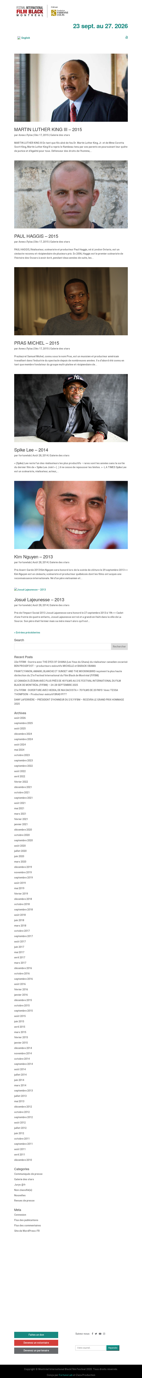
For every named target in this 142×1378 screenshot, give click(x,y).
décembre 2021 (23, 787)
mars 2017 (20, 962)
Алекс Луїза (26, 135)
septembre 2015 (23, 1010)
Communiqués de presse (28, 1174)
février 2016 (21, 989)
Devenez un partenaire (36, 1350)
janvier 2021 (21, 824)
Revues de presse (24, 1200)
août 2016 (20, 984)
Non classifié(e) (23, 1190)
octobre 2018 (22, 904)
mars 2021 (20, 813)
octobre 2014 (22, 1058)
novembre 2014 (23, 1053)
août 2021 (20, 803)
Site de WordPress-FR (27, 1230)
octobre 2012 (22, 1112)
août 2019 (20, 883)
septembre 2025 (23, 723)
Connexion (20, 1214)
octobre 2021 (22, 792)
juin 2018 (19, 920)
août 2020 (20, 845)
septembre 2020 (23, 840)
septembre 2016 (23, 979)
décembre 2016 (23, 968)
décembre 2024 (23, 733)
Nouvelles (20, 1195)
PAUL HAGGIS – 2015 (36, 236)
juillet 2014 (20, 1074)
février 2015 (21, 1037)
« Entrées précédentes (27, 632)
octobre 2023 (22, 755)
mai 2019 (19, 888)
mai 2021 (19, 808)
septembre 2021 (23, 797)
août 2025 (20, 728)
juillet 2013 (20, 1096)
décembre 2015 (23, 1000)
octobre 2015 (22, 1005)
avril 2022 (19, 776)
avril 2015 (19, 1026)
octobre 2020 (22, 835)
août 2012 (20, 1122)
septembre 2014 (23, 1064)
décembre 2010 (23, 1160)
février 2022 (21, 781)
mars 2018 (20, 925)
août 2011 (20, 1149)
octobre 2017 (22, 930)
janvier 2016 (21, 994)
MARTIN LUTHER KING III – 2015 (48, 129)
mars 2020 (20, 861)
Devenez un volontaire (36, 1342)
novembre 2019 (23, 872)
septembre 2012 (23, 1117)
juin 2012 (19, 1133)
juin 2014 (19, 1080)
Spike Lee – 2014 (31, 449)
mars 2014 (20, 1085)
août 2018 (20, 915)
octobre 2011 (22, 1138)
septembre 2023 (23, 760)
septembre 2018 (23, 909)
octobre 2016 (22, 973)
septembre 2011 (23, 1143)
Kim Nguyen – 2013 (33, 556)
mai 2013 (19, 1101)
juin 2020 (19, 856)
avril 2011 (19, 1154)
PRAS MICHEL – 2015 (36, 342)
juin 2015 (19, 1021)
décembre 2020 (23, 829)
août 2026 (20, 718)
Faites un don (36, 1334)
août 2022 (20, 771)
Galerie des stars (60, 135)
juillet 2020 (20, 851)
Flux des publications (26, 1220)
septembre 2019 (23, 877)
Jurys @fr (20, 1184)
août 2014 (20, 1069)
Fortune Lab (66, 1375)
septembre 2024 (23, 739)
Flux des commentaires (27, 1225)
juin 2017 (19, 947)
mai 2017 (19, 952)
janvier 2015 (21, 1042)
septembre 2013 (23, 1090)
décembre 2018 (23, 899)
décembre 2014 (23, 1048)
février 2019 (21, 893)
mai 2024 (19, 749)
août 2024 (20, 744)
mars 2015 (20, 1032)
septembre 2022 (23, 765)
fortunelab (25, 455)
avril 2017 (19, 957)
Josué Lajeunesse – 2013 (39, 599)
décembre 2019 (23, 867)
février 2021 (21, 819)
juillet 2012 (20, 1128)
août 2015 (20, 1016)
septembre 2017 (23, 936)
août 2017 (20, 941)
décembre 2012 (23, 1106)
